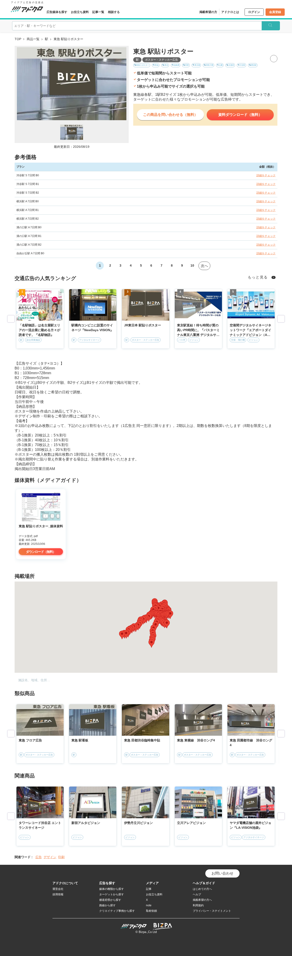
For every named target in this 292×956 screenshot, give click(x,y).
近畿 (221, 65)
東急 (157, 65)
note (148, 905)
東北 (166, 65)
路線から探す (107, 905)
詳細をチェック (266, 175)
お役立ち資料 (80, 12)
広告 (38, 857)
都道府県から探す (110, 899)
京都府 (231, 65)
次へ (204, 266)
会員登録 (275, 12)
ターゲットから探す (111, 894)
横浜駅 (254, 65)
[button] (151, 643)
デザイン (50, 857)
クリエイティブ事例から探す (117, 910)
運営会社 (57, 889)
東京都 (197, 65)
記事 (148, 889)
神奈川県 (209, 65)
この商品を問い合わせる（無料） (170, 115)
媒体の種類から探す (111, 889)
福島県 (176, 65)
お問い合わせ (222, 873)
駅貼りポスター (142, 65)
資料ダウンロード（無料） (240, 115)
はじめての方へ (202, 889)
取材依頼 (151, 910)
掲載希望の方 (208, 12)
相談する (114, 12)
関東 (187, 65)
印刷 (61, 857)
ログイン (254, 12)
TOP (18, 39)
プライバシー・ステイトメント (212, 910)
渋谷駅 (242, 65)
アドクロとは (230, 12)
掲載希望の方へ (202, 899)
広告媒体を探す (57, 12)
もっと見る (258, 277)
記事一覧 (98, 12)
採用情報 (57, 894)
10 (192, 265)
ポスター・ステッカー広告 (161, 59)
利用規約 (198, 905)
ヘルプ (197, 894)
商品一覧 (33, 39)
